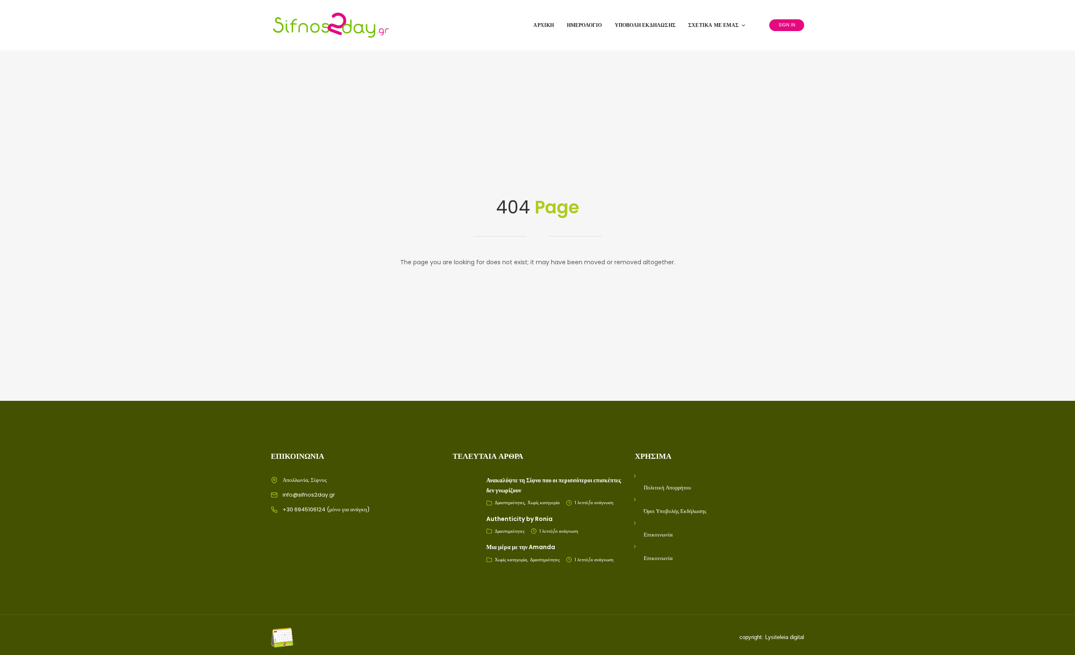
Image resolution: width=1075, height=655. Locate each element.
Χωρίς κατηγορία (543, 502)
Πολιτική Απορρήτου (667, 488)
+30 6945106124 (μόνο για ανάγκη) (326, 509)
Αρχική (543, 25)
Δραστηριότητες (509, 502)
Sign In (787, 25)
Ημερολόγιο (584, 25)
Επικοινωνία (658, 535)
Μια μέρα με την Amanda (520, 547)
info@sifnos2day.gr (309, 495)
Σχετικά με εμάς (713, 25)
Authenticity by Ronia (519, 519)
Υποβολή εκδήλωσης (645, 25)
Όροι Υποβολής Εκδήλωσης (675, 511)
